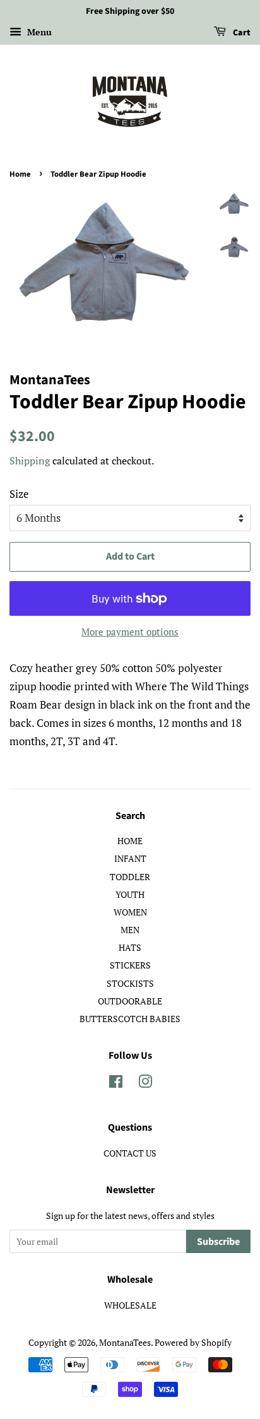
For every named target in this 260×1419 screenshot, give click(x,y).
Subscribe (218, 1242)
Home (20, 174)
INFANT (130, 858)
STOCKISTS (130, 983)
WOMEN (130, 912)
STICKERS (130, 965)
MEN (130, 930)
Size (19, 493)
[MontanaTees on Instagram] (145, 1084)
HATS (130, 947)
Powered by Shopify (193, 1342)
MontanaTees (125, 1342)
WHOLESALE (130, 1305)
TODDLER (130, 877)
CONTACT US (130, 1153)
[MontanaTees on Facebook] (116, 1084)
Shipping (29, 461)
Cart (241, 32)
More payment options (130, 631)
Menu (38, 32)
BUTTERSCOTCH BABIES (130, 1019)
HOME (130, 841)
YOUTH (130, 894)
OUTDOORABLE (130, 1001)
